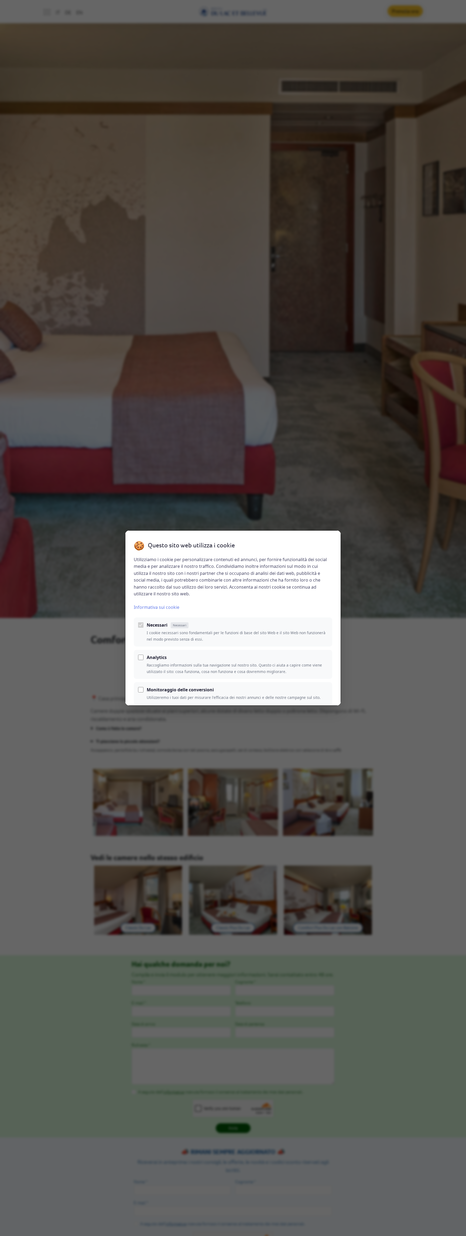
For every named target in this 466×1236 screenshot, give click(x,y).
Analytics (157, 657)
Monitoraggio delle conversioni (180, 690)
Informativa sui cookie (156, 607)
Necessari (166, 625)
